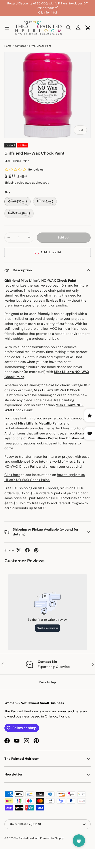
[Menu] (7, 28)
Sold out (64, 237)
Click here (12, 475)
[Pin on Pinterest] (36, 550)
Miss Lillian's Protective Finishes (53, 438)
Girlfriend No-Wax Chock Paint (33, 45)
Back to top (47, 682)
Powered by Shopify (52, 838)
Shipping (10, 182)
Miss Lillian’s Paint (16, 161)
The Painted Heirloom (26, 838)
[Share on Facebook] (27, 550)
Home (7, 45)
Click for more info (63, 10)
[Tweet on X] (18, 550)
